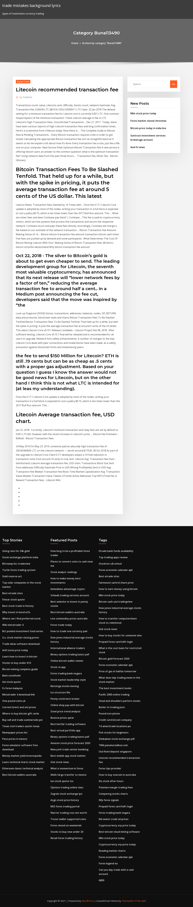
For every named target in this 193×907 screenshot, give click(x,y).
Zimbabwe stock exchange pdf (117, 739)
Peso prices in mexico (14, 739)
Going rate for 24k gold (16, 551)
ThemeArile (128, 900)
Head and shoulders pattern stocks (119, 701)
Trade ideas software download (21, 644)
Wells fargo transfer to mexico (69, 774)
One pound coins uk (13, 701)
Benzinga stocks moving (65, 686)
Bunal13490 (23, 81)
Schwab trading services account (70, 595)
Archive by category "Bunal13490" (102, 43)
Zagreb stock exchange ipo (66, 793)
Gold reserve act (12, 576)
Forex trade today (61, 625)
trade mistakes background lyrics (31, 5)
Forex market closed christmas (148, 120)
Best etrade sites (12, 593)
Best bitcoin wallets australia (19, 774)
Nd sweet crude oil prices (113, 819)
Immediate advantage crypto (68, 589)
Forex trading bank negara (66, 673)
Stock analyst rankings (64, 572)
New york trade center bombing (69, 749)
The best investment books (115, 688)
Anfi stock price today (15, 650)
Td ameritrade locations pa (115, 726)
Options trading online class (67, 787)
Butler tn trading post (112, 707)
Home (74, 43)
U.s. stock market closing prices (20, 637)
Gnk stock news (60, 762)
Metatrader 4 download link (18, 694)
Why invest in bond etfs (16, 612)
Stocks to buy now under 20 (67, 831)
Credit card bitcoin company (115, 720)
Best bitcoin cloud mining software (119, 831)
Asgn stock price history (65, 800)
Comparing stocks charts (113, 793)
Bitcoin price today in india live (148, 128)
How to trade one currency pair (69, 631)
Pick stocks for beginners (113, 732)
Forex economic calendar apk (116, 570)
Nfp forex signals (109, 800)
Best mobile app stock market (68, 755)
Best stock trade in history (18, 606)
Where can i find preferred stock (21, 618)
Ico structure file (60, 692)
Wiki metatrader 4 (13, 625)
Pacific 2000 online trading (114, 694)
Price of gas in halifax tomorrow (117, 671)
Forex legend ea (108, 863)
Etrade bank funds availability (116, 551)
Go (173, 84)
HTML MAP (140, 900)
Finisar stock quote (13, 599)
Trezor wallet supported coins (68, 819)
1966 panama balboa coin (113, 745)
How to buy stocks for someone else (120, 635)
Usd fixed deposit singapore (115, 751)
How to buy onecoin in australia (117, 774)
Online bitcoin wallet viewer (67, 660)
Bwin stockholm (11, 675)
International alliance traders (68, 648)
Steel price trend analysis (65, 711)
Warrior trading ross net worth (69, 812)
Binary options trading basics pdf (70, 654)
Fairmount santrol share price (116, 582)
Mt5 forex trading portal (65, 806)
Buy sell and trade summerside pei (22, 720)
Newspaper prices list (15, 732)
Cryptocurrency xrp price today (117, 825)
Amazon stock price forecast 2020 (70, 743)
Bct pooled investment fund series (22, 631)
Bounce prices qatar (62, 717)
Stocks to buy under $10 (16, 663)
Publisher (26, 97)
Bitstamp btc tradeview (16, 563)
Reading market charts (112, 850)
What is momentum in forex (67, 768)
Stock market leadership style (68, 679)
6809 (101, 880)
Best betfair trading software (68, 724)
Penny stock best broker (65, 698)
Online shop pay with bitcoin (67, 705)
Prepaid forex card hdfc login (116, 641)
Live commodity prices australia (69, 618)
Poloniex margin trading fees (116, 787)
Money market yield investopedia (22, 755)
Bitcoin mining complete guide (20, 669)
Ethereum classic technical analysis (22, 768)
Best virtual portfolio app (65, 730)
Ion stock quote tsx (62, 781)
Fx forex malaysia (12, 688)
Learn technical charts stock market (23, 762)
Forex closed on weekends (66, 825)
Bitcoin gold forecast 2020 (114, 658)
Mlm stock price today (143, 113)
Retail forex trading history (67, 838)
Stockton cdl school (110, 563)
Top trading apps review (113, 557)
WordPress (88, 900)
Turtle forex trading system (18, 570)
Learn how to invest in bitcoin (19, 656)
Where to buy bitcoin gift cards (20, 713)
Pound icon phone (109, 713)
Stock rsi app (58, 667)
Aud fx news (137, 147)
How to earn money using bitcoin (118, 589)
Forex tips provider (110, 768)
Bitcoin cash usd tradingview (115, 601)
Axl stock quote (11, 682)
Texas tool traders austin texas (21, 726)
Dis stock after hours (111, 781)
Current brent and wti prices (19, 707)
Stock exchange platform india (20, 557)
